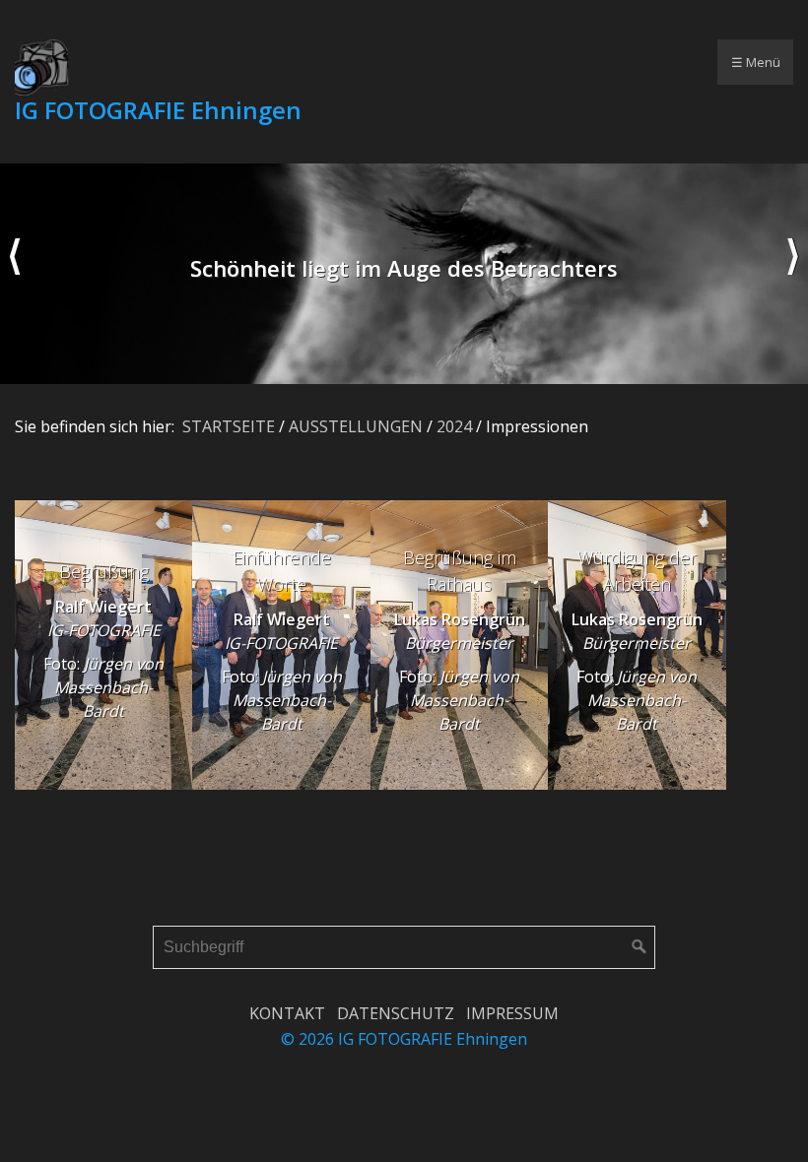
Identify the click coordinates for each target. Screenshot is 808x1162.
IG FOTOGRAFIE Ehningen (158, 110)
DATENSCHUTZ (395, 1013)
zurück (15, 273)
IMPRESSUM (512, 1013)
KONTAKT (287, 1013)
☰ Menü (755, 62)
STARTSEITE (228, 426)
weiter (793, 273)
